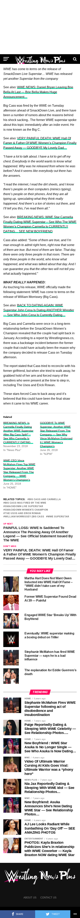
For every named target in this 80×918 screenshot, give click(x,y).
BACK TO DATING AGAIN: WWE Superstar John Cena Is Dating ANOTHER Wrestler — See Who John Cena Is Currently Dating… (38, 310)
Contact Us (48, 897)
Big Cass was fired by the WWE (25, 503)
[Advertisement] (40, 27)
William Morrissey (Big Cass (24, 516)
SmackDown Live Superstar (24, 506)
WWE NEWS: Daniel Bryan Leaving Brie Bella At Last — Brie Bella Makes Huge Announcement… (38, 92)
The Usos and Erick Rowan (23, 513)
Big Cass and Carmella (45, 499)
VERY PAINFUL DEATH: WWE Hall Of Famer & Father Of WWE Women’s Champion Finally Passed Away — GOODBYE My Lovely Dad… (40, 143)
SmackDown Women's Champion (26, 510)
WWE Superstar (58, 516)
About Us (30, 897)
